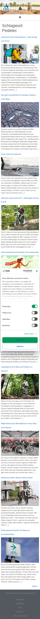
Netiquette (20, 603)
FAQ (20, 608)
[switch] (35, 312)
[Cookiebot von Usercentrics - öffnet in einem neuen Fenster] (24, 271)
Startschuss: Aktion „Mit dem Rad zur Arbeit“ (17, 478)
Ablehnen (20, 346)
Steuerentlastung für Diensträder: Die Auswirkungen (20, 252)
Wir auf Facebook (20, 616)
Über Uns (20, 612)
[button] (20, 16)
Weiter (35, 586)
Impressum (20, 599)
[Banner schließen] (37, 271)
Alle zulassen (20, 340)
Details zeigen (29, 334)
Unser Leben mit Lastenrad (11, 154)
